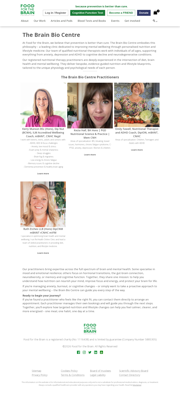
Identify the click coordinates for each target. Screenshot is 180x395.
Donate (143, 12)
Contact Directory (129, 375)
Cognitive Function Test (87, 12)
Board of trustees (100, 370)
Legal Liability (97, 375)
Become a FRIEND (121, 12)
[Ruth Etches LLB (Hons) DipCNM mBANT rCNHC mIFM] (43, 204)
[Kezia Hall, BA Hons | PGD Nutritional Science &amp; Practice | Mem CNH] (90, 105)
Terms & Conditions (73, 375)
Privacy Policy (39, 375)
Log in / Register (55, 12)
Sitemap (36, 370)
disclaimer (137, 385)
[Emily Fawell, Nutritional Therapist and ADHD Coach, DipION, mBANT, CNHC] (137, 105)
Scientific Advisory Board (133, 370)
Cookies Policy (69, 370)
